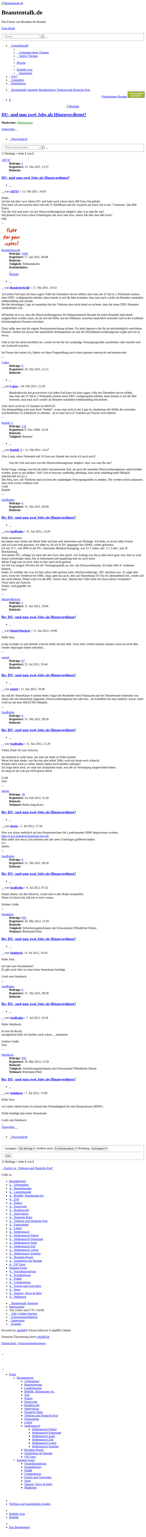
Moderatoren (25, 122)
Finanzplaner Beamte (114, 96)
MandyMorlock (11, 599)
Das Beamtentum (19, 1527)
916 (24, 917)
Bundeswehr (32, 1405)
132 (24, 426)
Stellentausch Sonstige (45, 1446)
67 (23, 660)
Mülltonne (30, 1487)
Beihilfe (14, 1517)
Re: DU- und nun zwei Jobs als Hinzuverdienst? (39, 518)
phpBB (21, 1330)
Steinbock (7, 914)
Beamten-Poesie (34, 1449)
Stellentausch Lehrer (44, 1443)
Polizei (28, 1398)
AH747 (6, 160)
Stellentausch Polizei (44, 1429)
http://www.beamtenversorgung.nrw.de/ (25, 836)
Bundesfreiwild (11, 250)
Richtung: (84, 1148)
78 (23, 794)
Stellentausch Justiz (43, 1436)
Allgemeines (31, 1381)
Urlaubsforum (32, 1473)
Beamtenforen (25, 1377)
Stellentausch (32, 1425)
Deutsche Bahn (33, 1412)
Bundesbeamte (33, 1384)
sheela (5, 791)
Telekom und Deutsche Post (41, 1415)
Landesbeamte (33, 1388)
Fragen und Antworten (38, 1477)
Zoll (26, 1395)
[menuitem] (33, 52)
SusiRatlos (8, 499)
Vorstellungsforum (35, 1463)
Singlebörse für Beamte (38, 1453)
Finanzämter (31, 1419)
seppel (5, 657)
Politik (28, 1470)
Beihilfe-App (17, 1513)
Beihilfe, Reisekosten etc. (39, 1391)
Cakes (5, 362)
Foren (12, 1374)
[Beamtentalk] (12, 3)
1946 (25, 253)
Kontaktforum (32, 1467)
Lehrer (28, 1422)
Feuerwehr (30, 1401)
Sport (27, 1480)
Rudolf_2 (7, 422)
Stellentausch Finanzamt (46, 1432)
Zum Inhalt (8, 28)
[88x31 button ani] (136, 96)
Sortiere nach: (45, 1148)
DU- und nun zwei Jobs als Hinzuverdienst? (44, 114)
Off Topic (30, 1456)
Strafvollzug (31, 1408)
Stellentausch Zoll (42, 1439)
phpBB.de (43, 1336)
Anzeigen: (11, 1148)
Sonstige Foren (26, 1460)
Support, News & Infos (38, 1484)
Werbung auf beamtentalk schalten (29, 1504)
